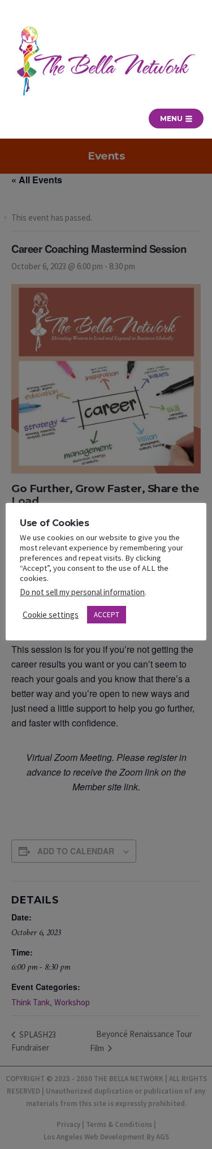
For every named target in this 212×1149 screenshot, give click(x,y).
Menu (172, 118)
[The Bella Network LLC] (106, 61)
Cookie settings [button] (51, 614)
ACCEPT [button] (106, 614)
